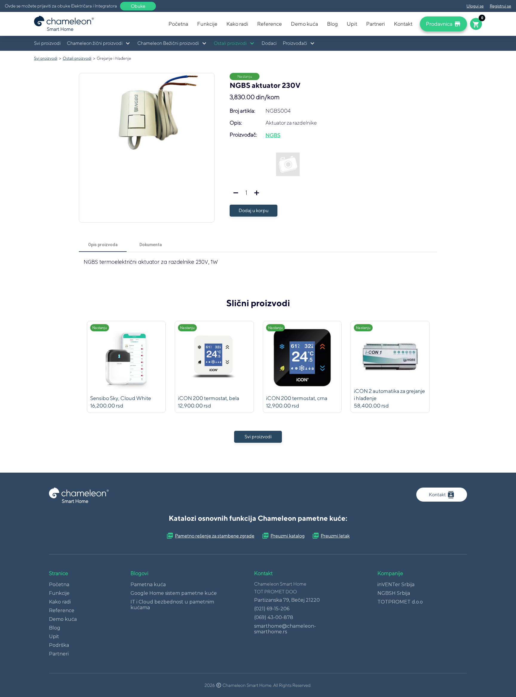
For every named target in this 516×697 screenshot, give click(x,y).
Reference (269, 24)
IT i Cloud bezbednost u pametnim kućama (172, 604)
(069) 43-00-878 (273, 617)
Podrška (59, 645)
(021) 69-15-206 (271, 609)
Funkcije (207, 24)
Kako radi (237, 24)
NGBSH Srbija (393, 593)
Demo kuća (304, 24)
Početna (178, 24)
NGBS (272, 135)
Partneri (375, 24)
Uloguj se (475, 6)
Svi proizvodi (47, 43)
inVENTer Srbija (395, 584)
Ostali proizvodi (77, 58)
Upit (352, 24)
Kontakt (403, 24)
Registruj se (500, 6)
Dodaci (269, 43)
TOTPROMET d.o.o (400, 602)
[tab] (103, 245)
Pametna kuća (148, 584)
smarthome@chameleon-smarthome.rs (285, 629)
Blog (332, 24)
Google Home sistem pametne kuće (173, 593)
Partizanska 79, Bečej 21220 (287, 600)
